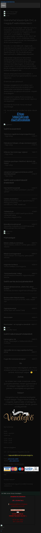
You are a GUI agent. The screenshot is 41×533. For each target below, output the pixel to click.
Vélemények (20, 116)
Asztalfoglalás (20, 119)
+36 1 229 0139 (14, 461)
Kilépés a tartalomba (8, 1)
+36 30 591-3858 (13, 459)
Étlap (20, 113)
